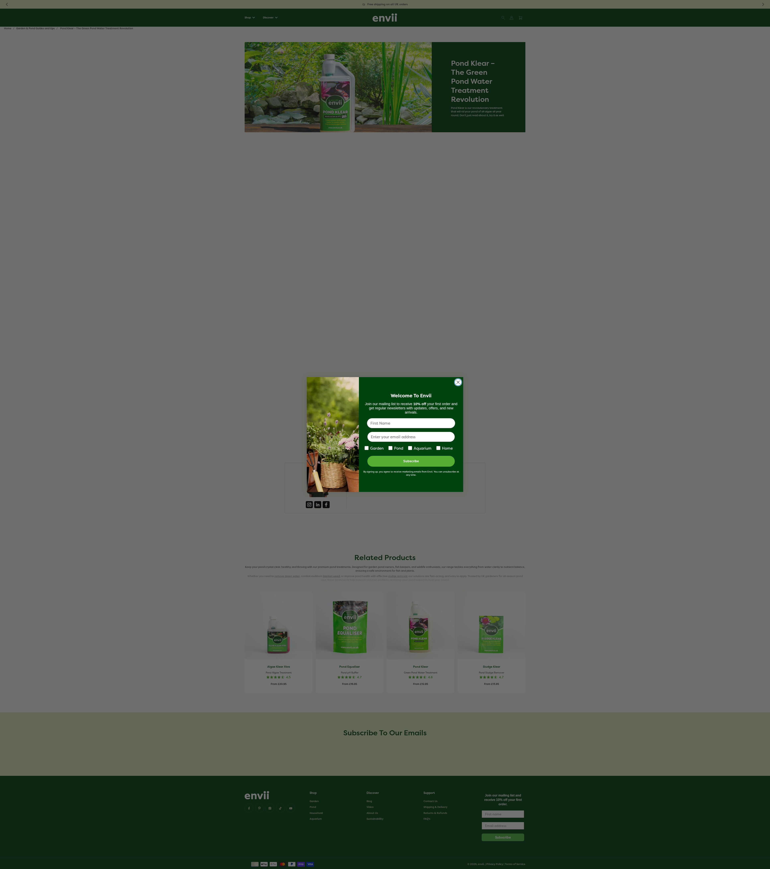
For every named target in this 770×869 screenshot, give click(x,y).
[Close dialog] (458, 382)
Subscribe (411, 461)
